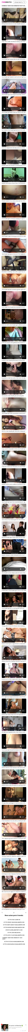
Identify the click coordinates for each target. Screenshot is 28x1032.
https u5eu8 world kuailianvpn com (14, 944)
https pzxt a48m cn (14, 919)
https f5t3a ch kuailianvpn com (14, 941)
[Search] (24, 2)
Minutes (7, 2)
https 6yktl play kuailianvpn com (14, 935)
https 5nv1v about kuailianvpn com (14, 924)
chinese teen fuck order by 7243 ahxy (12, 938)
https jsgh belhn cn (14, 932)
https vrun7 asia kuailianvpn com (14, 922)
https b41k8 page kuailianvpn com (14, 927)
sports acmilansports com (14, 930)
